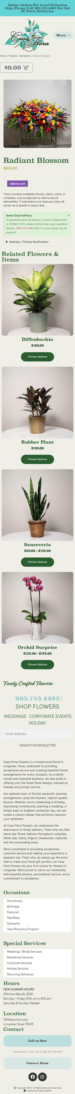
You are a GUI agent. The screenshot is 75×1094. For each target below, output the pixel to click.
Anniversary (14, 901)
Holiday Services (17, 968)
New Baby (13, 918)
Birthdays (13, 906)
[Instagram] (42, 1077)
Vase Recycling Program (23, 929)
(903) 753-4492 (25, 228)
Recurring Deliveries (20, 974)
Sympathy (25, 56)
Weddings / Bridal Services (24, 951)
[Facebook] (32, 1077)
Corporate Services (19, 963)
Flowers (13, 56)
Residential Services (20, 957)
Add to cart (17, 183)
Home (3, 56)
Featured (13, 912)
